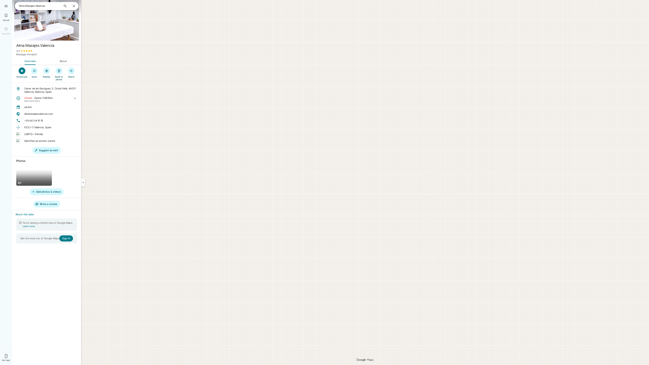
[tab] (29, 61)
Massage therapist (26, 54)
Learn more (29, 226)
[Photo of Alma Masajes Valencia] (46, 20)
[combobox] (40, 6)
